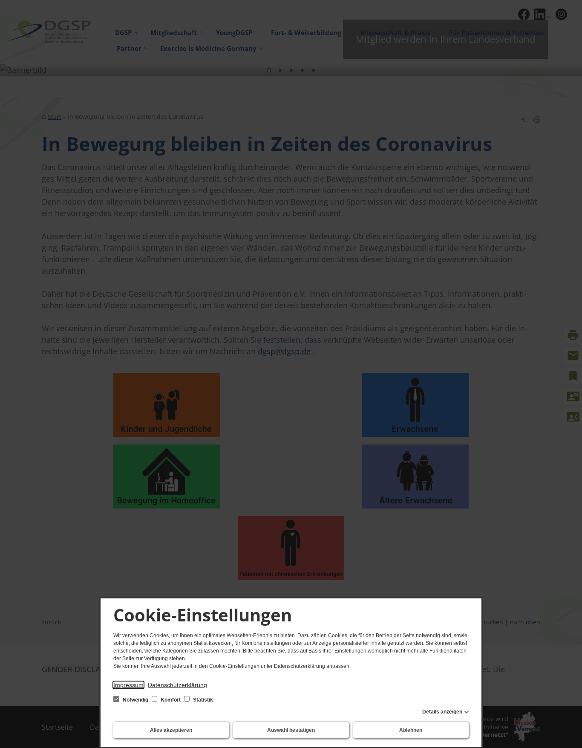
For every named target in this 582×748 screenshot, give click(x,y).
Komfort (170, 700)
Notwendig (135, 700)
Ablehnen (410, 730)
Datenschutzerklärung (177, 685)
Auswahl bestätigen (291, 730)
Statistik (202, 700)
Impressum (128, 685)
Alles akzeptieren (171, 730)
